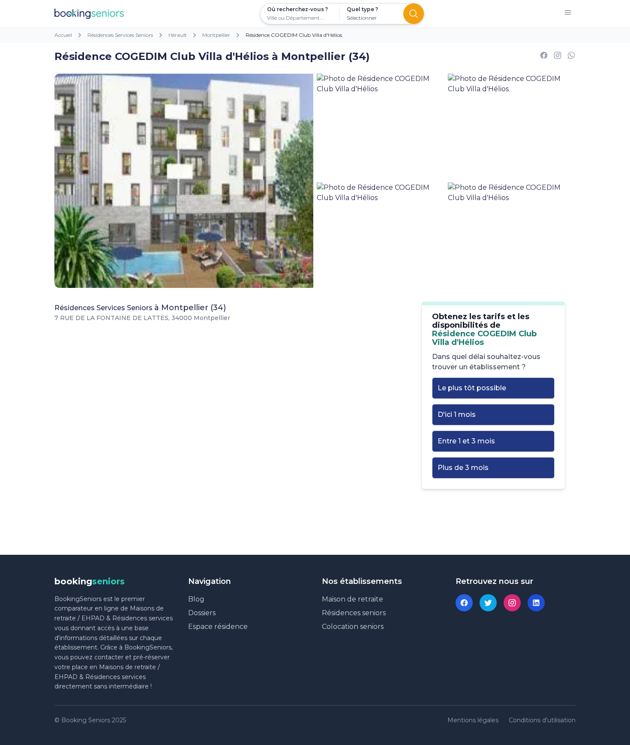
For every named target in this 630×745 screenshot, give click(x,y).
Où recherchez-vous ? (297, 9)
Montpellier (216, 35)
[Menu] (568, 14)
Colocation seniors (353, 626)
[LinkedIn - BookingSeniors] (536, 602)
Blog (196, 599)
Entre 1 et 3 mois (466, 441)
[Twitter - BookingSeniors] (488, 602)
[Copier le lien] (557, 56)
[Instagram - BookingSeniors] (512, 602)
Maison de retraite (352, 599)
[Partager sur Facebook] (544, 56)
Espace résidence (218, 626)
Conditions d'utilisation (542, 720)
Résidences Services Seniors (120, 35)
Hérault (177, 35)
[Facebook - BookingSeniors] (464, 602)
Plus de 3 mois (463, 468)
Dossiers (202, 613)
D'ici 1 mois (457, 414)
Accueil (63, 35)
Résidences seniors (354, 613)
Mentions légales (472, 720)
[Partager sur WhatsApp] (571, 56)
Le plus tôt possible (472, 388)
